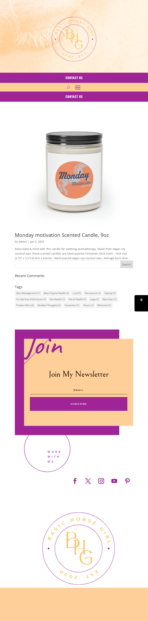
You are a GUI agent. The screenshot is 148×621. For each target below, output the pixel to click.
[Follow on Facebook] (75, 481)
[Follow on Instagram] (101, 481)
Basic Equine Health (56, 293)
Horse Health (77, 299)
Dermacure (93, 293)
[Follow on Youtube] (114, 481)
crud (77, 293)
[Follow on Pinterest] (127, 481)
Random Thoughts (49, 305)
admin (23, 241)
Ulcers (88, 305)
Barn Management (28, 293)
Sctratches (72, 305)
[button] (141, 303)
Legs (94, 299)
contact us (74, 77)
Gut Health (57, 299)
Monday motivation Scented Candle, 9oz (62, 234)
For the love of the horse (31, 299)
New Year (109, 299)
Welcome (104, 305)
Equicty (110, 293)
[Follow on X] (88, 481)
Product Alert (25, 305)
